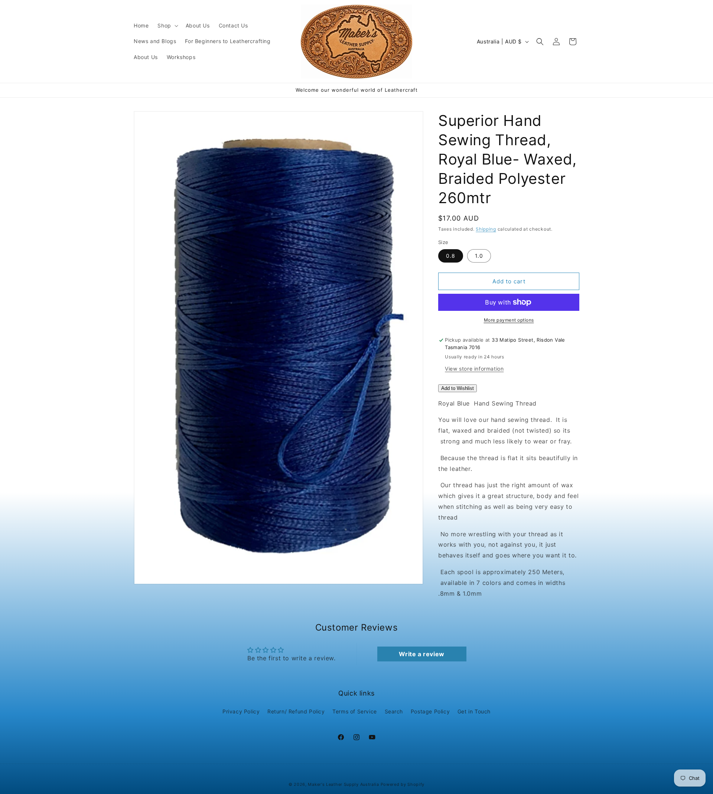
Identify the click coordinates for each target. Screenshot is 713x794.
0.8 (450, 256)
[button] (167, 25)
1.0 (479, 256)
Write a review (421, 654)
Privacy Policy (241, 711)
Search (394, 711)
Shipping (486, 229)
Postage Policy (430, 711)
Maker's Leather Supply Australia (343, 784)
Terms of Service (354, 711)
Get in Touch (474, 711)
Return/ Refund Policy (296, 711)
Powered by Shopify (403, 784)
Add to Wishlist (457, 388)
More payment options (509, 320)
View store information (474, 368)
